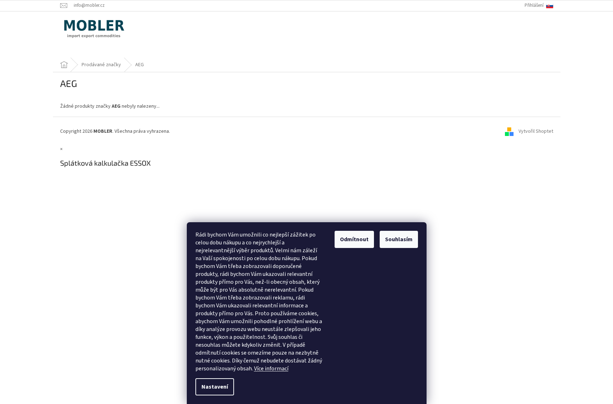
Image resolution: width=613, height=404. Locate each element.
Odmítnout (354, 239)
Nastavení (214, 387)
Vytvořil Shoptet (536, 131)
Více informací (271, 369)
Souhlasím (399, 239)
